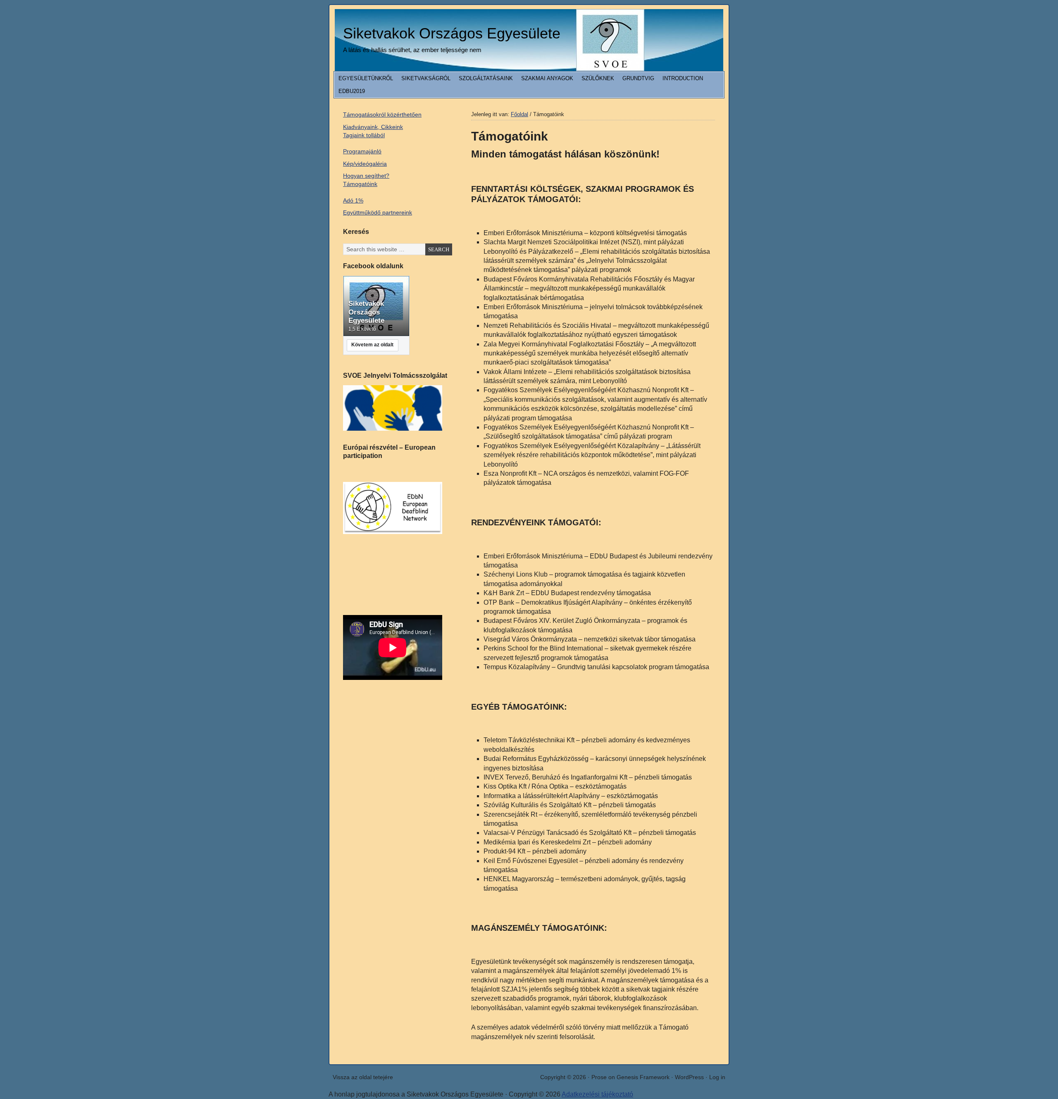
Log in (717, 1077)
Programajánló (362, 151)
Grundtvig (638, 78)
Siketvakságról (425, 78)
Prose (599, 1077)
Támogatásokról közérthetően (382, 114)
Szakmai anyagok (547, 78)
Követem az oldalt (372, 345)
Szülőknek (597, 78)
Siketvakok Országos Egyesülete (451, 33)
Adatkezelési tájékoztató (597, 1094)
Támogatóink (360, 184)
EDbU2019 (351, 91)
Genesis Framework (643, 1077)
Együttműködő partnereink (377, 212)
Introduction (682, 78)
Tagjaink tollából (364, 135)
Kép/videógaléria (365, 163)
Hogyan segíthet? (366, 175)
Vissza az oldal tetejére (363, 1077)
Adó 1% (353, 200)
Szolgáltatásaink (486, 78)
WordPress (689, 1077)
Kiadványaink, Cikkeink (373, 127)
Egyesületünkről (365, 78)
